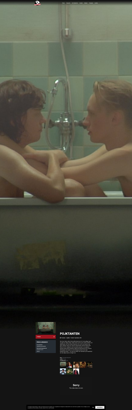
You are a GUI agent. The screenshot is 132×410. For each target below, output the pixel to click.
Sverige (64, 359)
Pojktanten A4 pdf (40, 349)
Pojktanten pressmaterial (41, 346)
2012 (67, 360)
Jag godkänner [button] (100, 407)
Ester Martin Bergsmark (66, 357)
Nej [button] (93, 407)
